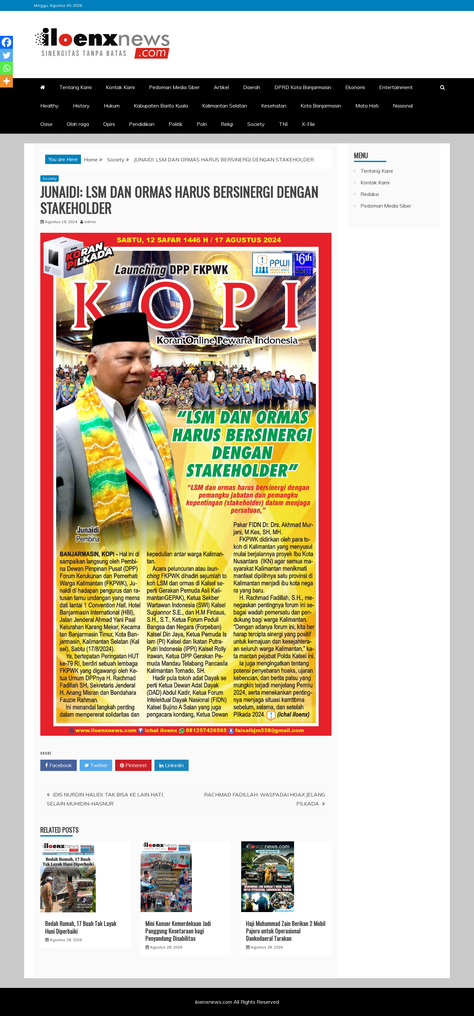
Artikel (221, 87)
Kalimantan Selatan (224, 105)
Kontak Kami (120, 87)
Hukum (112, 105)
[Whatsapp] (6, 68)
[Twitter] (6, 55)
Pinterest (135, 765)
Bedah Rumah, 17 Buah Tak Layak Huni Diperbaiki (80, 927)
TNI (283, 124)
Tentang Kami (75, 87)
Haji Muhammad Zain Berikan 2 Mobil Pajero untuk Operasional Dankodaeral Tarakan (285, 931)
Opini (109, 124)
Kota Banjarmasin (321, 105)
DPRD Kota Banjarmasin (302, 87)
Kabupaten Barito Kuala (161, 105)
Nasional (403, 105)
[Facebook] (6, 42)
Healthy (49, 105)
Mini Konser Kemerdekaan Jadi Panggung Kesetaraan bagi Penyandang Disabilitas (178, 931)
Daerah (251, 87)
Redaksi (369, 194)
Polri (202, 124)
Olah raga (78, 124)
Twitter (98, 765)
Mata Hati (367, 105)
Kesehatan (273, 105)
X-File (308, 124)
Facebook (60, 765)
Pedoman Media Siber (174, 87)
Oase (46, 124)
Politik (176, 124)
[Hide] (2, 93)
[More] (6, 81)
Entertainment (396, 87)
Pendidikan (141, 124)
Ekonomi (355, 87)
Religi (227, 124)
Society (256, 124)
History (81, 105)
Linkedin (173, 765)
